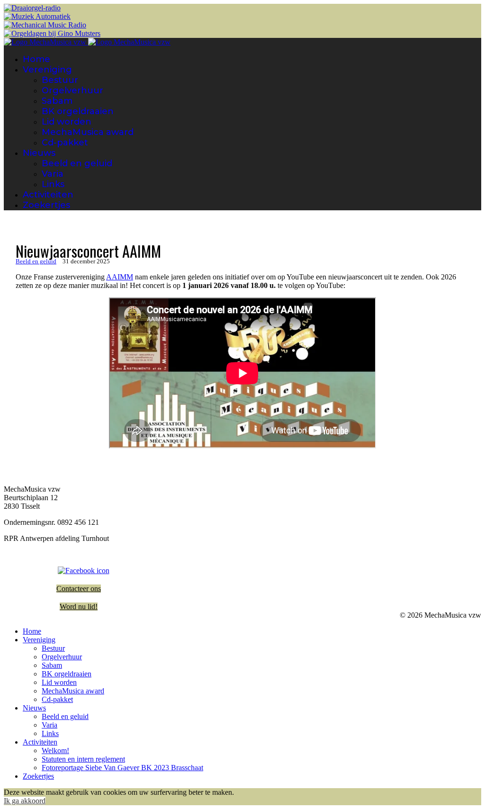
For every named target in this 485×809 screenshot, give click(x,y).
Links (53, 184)
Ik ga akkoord (24, 801)
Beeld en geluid (77, 163)
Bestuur (60, 80)
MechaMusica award (88, 132)
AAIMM (119, 277)
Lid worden (66, 122)
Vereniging (47, 69)
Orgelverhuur (72, 90)
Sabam (57, 101)
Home (36, 59)
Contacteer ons (78, 588)
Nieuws (39, 153)
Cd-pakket (65, 142)
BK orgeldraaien (78, 111)
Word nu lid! (79, 606)
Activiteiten (48, 194)
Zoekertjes (46, 205)
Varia (52, 174)
